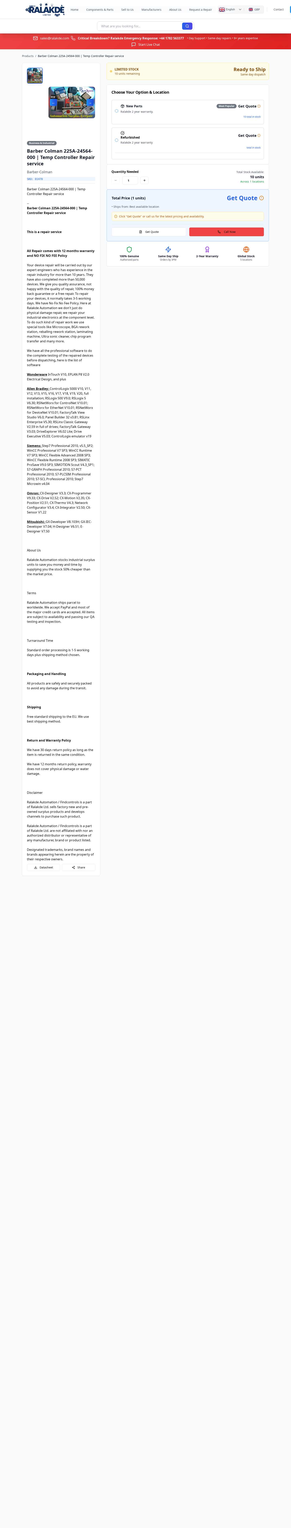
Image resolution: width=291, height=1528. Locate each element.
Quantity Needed (125, 171)
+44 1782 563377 (171, 38)
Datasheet (46, 867)
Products (28, 56)
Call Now (230, 232)
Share (81, 867)
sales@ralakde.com (54, 38)
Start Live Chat (149, 44)
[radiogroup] (187, 129)
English (230, 9)
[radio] (116, 110)
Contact (279, 9)
